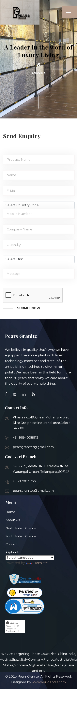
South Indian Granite (21, 536)
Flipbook (12, 552)
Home (10, 512)
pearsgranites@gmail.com (33, 447)
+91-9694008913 (25, 437)
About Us (13, 520)
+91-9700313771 (25, 481)
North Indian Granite (21, 528)
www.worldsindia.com (49, 682)
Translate (40, 563)
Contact (12, 544)
